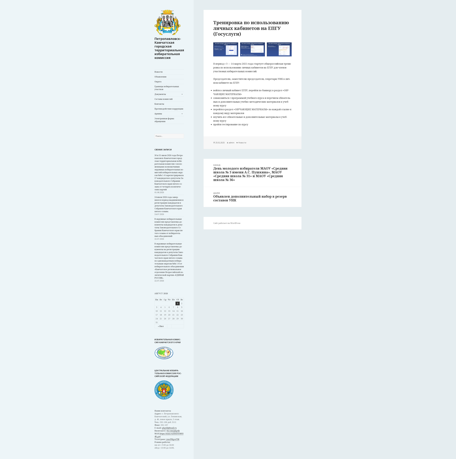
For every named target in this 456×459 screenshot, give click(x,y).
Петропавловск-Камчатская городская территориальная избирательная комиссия (169, 48)
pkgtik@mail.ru (169, 428)
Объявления (160, 76)
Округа (157, 81)
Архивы (158, 113)
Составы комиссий (163, 99)
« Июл (161, 326)
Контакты (159, 104)
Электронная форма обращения (164, 120)
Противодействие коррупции (168, 108)
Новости (158, 72)
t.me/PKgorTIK (172, 439)
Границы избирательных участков (166, 88)
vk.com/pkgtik (173, 430)
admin (231, 142)
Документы (160, 94)
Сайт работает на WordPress (226, 223)
